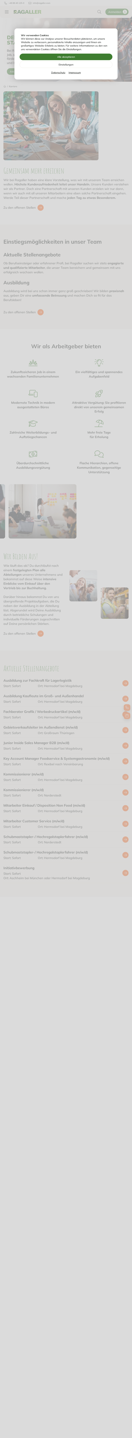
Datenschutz (58, 72)
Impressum (75, 72)
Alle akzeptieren (66, 56)
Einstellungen (66, 64)
